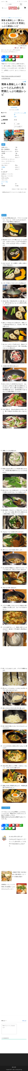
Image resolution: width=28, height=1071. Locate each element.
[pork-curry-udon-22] (15, 705)
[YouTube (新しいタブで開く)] (26, 1)
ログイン (3, 1)
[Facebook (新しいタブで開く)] (19, 1)
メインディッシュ (19, 113)
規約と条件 (14, 1067)
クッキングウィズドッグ (8, 50)
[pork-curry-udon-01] (15, 237)
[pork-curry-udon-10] (15, 428)
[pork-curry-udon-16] (15, 565)
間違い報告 (25, 45)
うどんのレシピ (6, 51)
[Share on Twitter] (7, 56)
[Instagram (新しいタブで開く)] (23, 1)
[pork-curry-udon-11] (15, 466)
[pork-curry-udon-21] (15, 686)
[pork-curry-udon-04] (15, 298)
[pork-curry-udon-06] (15, 342)
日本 (15, 116)
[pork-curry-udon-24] (15, 743)
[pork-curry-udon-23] (15, 723)
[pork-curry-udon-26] (15, 783)
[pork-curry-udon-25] (15, 763)
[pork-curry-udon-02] (15, 261)
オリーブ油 (4, 182)
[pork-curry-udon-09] (15, 407)
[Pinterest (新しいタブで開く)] (21, 1)
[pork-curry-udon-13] (15, 507)
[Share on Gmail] (17, 56)
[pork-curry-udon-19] (15, 625)
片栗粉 (3, 167)
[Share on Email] (14, 56)
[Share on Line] (10, 59)
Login (25, 1020)
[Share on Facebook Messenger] (3, 59)
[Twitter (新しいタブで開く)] (18, 1)
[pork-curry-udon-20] (15, 646)
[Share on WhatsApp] (21, 56)
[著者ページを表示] (4, 838)
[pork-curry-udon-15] (15, 547)
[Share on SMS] (7, 59)
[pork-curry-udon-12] (15, 488)
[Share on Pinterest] (10, 56)
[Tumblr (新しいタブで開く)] (24, 1)
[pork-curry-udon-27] (15, 803)
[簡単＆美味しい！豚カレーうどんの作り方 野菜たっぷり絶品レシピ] (14, 105)
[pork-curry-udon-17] (15, 585)
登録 (6, 1)
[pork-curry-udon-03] (15, 280)
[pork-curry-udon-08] (15, 381)
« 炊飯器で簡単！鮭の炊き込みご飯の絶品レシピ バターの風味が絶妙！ (19, 874)
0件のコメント (14, 51)
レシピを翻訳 (20, 45)
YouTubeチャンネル (18, 843)
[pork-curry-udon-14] (15, 529)
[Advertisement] (14, 954)
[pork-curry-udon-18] (15, 603)
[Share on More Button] (17, 59)
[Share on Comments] (14, 59)
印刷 (23, 81)
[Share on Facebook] (3, 56)
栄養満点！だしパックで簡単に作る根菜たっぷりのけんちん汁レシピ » (8, 887)
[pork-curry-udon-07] (15, 363)
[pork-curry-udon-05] (15, 320)
